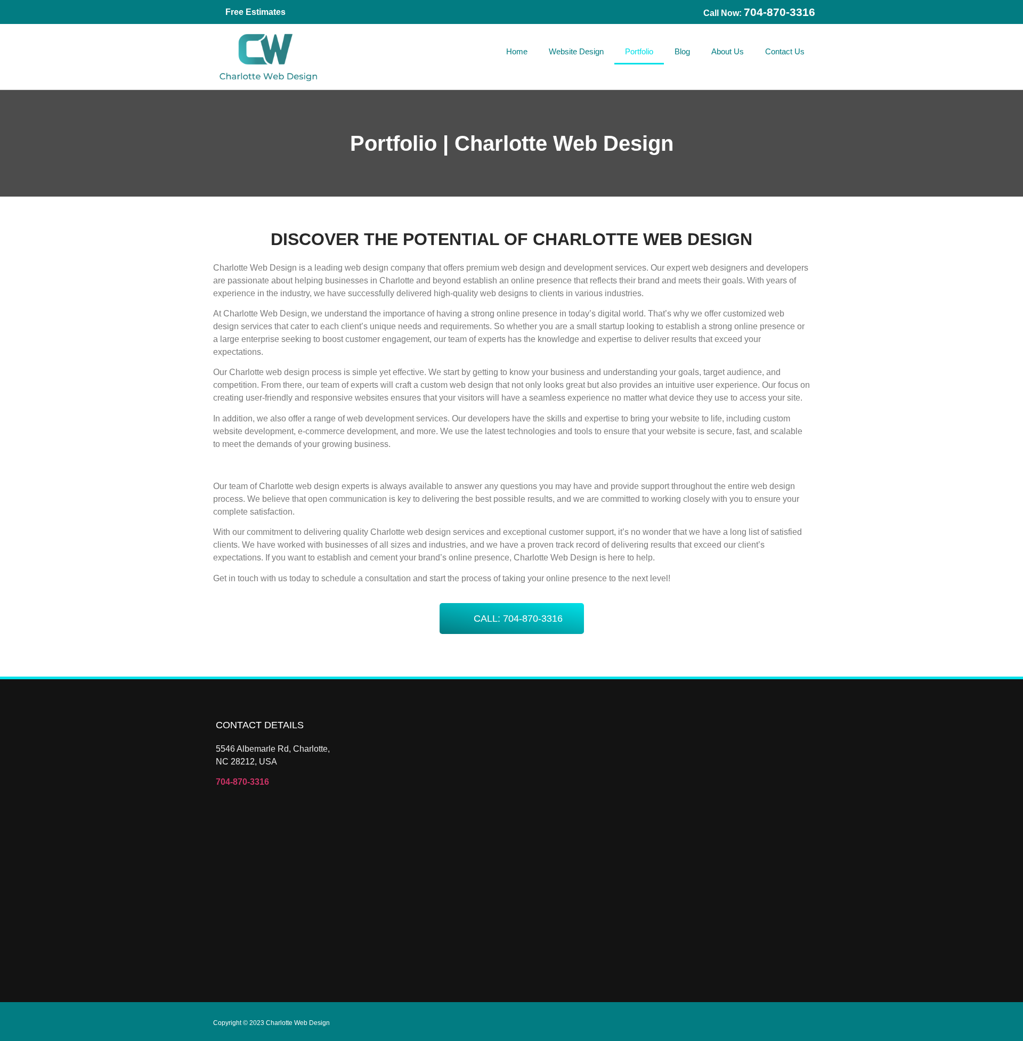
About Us (727, 51)
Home (516, 51)
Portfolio (639, 51)
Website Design (576, 51)
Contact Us (785, 51)
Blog (682, 51)
